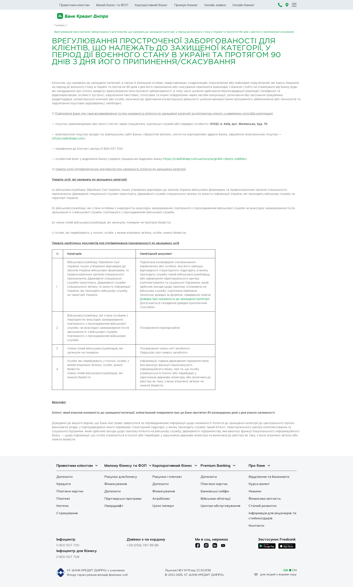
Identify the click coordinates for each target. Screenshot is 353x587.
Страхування (67, 513)
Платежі (63, 498)
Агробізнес (161, 498)
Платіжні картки (69, 491)
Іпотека (62, 506)
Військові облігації (216, 498)
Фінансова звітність (265, 498)
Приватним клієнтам (74, 5)
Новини (255, 491)
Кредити (63, 484)
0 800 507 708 (67, 557)
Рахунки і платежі (167, 477)
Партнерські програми (122, 498)
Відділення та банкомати (269, 477)
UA (285, 570)
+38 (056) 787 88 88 (143, 545)
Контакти (256, 525)
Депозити (64, 477)
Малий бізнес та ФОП (112, 5)
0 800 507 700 (67, 545)
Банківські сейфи (215, 491)
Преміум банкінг (186, 5)
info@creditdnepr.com (68, 138)
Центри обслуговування (220, 506)
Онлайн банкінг (243, 5)
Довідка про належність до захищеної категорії (174, 299)
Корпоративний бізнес (151, 5)
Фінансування (115, 484)
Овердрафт (113, 506)
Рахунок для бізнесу (120, 477)
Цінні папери (163, 506)
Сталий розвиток (263, 506)
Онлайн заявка (215, 5)
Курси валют (259, 484)
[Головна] (82, 16)
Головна (59, 25)
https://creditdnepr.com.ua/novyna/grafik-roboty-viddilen (204, 159)
